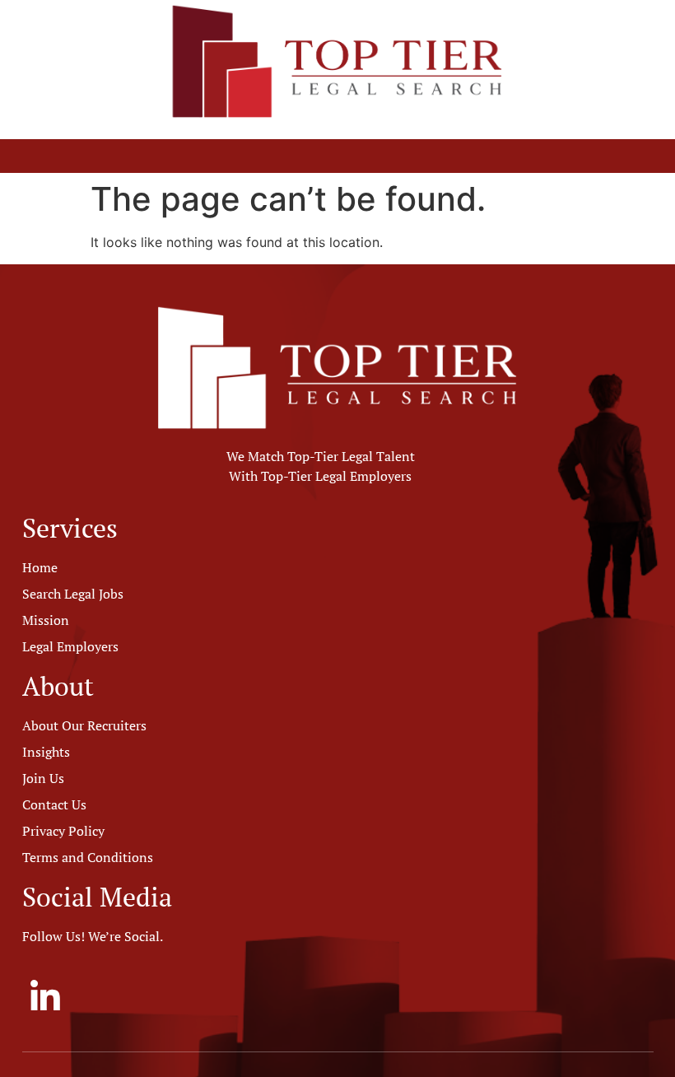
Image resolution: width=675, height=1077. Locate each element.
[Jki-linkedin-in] (44, 996)
